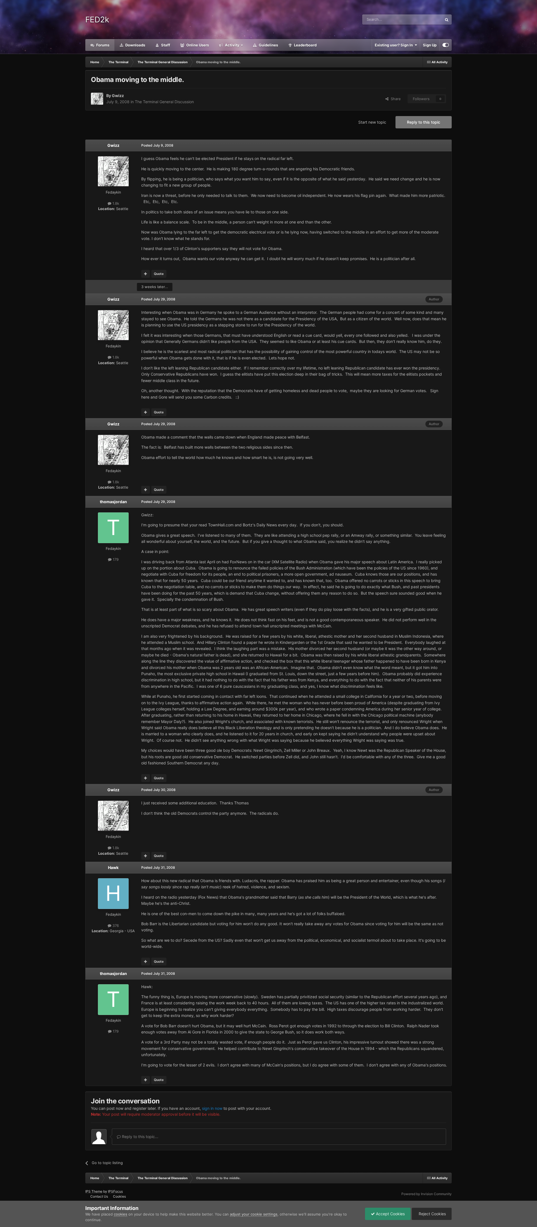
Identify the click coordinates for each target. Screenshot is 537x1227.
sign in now (212, 1108)
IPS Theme (93, 1191)
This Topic (426, 19)
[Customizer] (446, 45)
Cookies (119, 1196)
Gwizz (118, 95)
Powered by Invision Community (426, 1194)
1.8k (115, 203)
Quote (159, 274)
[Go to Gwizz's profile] (97, 99)
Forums (102, 45)
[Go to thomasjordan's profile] (113, 527)
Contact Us (99, 1196)
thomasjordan (113, 501)
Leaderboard (305, 45)
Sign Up (430, 45)
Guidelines (268, 45)
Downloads (134, 45)
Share (394, 98)
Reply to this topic (423, 122)
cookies (120, 1214)
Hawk (113, 867)
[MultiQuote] (145, 274)
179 (115, 559)
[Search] (447, 20)
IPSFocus (115, 1191)
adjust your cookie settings (253, 1214)
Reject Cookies (432, 1213)
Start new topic (372, 122)
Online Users (197, 45)
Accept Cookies (390, 1213)
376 (115, 925)
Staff (165, 45)
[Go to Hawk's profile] (113, 893)
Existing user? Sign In (394, 45)
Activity (231, 45)
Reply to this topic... (139, 1136)
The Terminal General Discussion (164, 101)
